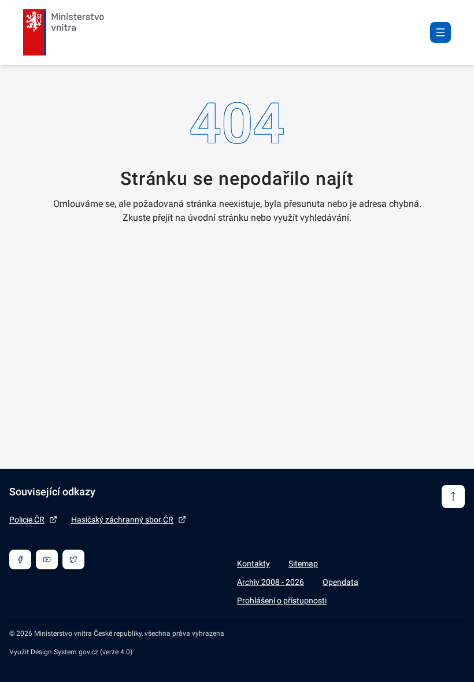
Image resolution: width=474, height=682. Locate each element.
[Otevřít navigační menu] (440, 32)
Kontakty (253, 563)
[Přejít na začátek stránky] (453, 496)
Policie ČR (27, 519)
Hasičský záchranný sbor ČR (122, 519)
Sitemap (303, 563)
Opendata (340, 582)
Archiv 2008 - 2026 (270, 582)
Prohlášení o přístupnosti (282, 600)
